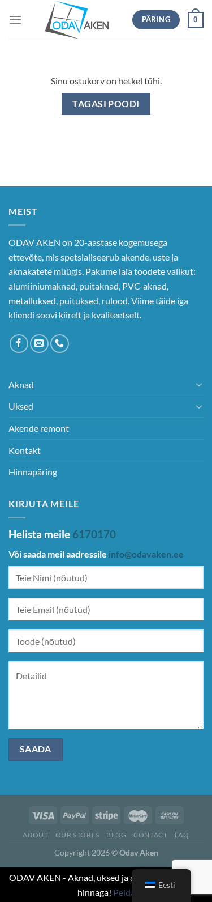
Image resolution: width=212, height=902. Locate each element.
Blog (116, 835)
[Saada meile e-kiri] (39, 343)
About (35, 835)
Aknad (21, 384)
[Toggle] (199, 384)
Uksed (20, 406)
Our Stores (77, 835)
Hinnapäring (32, 471)
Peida (124, 892)
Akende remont (38, 428)
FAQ (182, 835)
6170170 (94, 534)
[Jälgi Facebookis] (19, 343)
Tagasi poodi (106, 104)
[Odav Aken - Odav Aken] (77, 20)
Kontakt (24, 450)
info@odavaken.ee (146, 553)
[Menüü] (15, 19)
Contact (150, 835)
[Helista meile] (59, 343)
